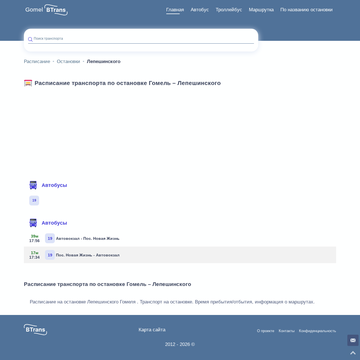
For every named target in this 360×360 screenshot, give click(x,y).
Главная (175, 9)
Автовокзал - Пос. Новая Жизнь (74, 238)
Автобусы (54, 185)
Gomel (34, 9)
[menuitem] (175, 9)
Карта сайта (152, 329)
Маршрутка (261, 9)
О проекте (265, 331)
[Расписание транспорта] (56, 9)
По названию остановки (306, 9)
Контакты (286, 331)
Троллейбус (229, 9)
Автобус (200, 9)
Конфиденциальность (317, 331)
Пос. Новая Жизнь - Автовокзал (74, 255)
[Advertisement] (180, 131)
